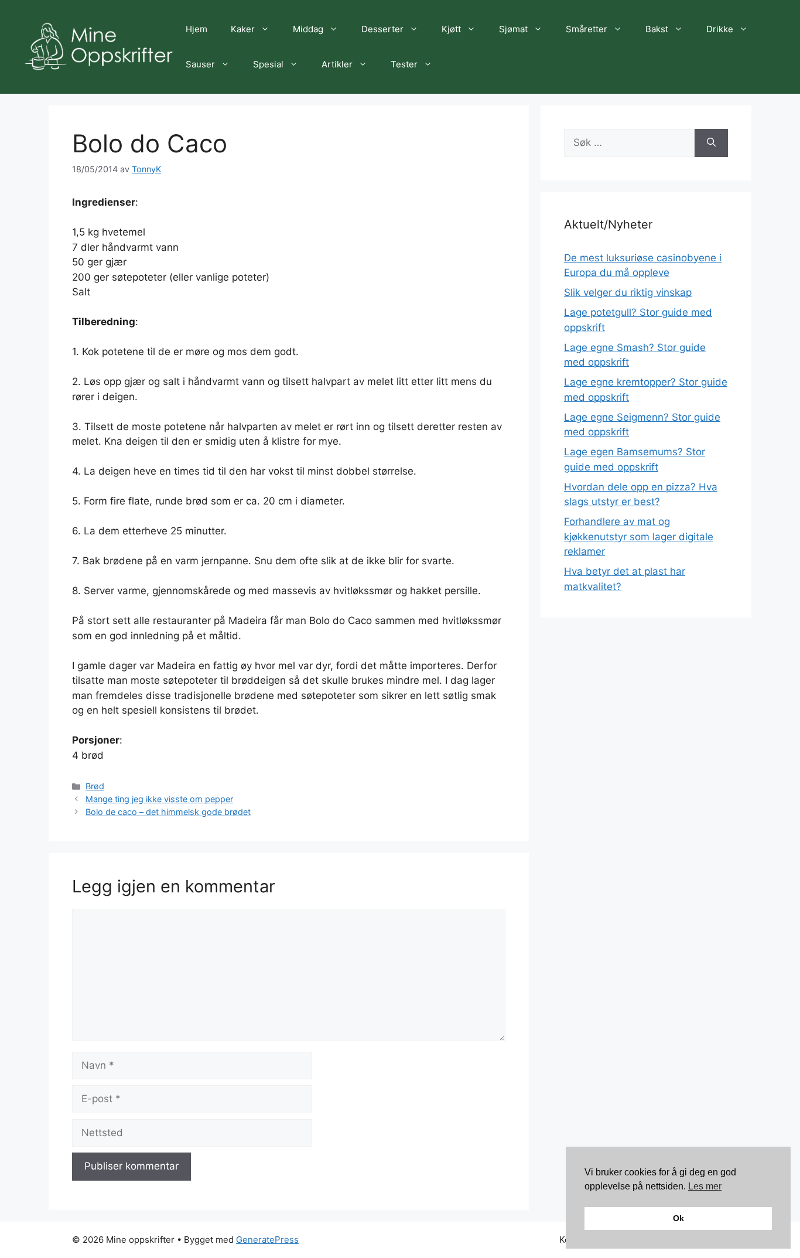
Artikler (337, 64)
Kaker (243, 29)
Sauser (200, 64)
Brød (95, 786)
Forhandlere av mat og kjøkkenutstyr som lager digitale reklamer (638, 536)
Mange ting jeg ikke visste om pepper (159, 799)
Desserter (382, 29)
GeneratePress (267, 1239)
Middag (308, 29)
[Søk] (711, 143)
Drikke (719, 29)
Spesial (268, 64)
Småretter (586, 29)
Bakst (656, 29)
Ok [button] (678, 1218)
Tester (404, 64)
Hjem (196, 29)
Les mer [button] (705, 1186)
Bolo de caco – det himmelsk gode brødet (168, 812)
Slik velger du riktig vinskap (628, 292)
